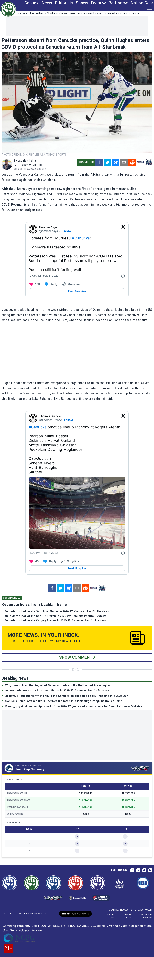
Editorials (64, 3)
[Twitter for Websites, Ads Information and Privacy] (122, 275)
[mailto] (124, 162)
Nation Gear (142, 3)
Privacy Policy (111, 916)
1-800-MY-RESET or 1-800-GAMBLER (64, 926)
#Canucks (81, 238)
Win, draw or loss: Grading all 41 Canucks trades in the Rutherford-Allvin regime (58, 685)
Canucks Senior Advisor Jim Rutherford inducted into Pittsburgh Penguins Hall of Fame (63, 701)
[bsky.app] (115, 162)
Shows (82, 3)
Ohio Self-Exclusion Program (23, 930)
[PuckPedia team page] (148, 162)
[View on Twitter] (123, 229)
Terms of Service (127, 916)
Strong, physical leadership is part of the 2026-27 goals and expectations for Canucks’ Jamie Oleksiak (73, 706)
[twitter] (107, 162)
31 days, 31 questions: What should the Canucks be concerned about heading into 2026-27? (66, 696)
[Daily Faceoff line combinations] (140, 162)
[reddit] (132, 162)
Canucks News (38, 3)
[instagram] (138, 870)
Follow (67, 231)
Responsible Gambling (145, 916)
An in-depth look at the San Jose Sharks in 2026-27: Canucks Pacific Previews (57, 691)
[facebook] (99, 162)
